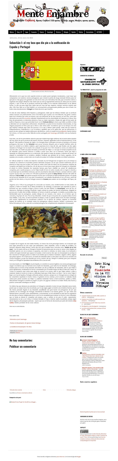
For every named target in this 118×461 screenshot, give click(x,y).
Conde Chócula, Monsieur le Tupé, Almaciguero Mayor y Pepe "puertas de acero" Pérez (93, 435)
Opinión (73, 32)
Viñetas (81, 32)
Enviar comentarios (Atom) (24, 393)
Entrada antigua (71, 390)
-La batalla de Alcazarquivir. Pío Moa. (20, 327)
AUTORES (99, 32)
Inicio (44, 390)
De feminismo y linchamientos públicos (96, 320)
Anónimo (20, 330)
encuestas (27, 118)
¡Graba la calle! (93, 242)
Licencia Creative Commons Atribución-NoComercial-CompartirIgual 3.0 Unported (92, 438)
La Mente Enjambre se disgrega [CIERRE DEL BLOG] (98, 182)
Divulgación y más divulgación (90, 306)
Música (12, 32)
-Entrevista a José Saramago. (18, 319)
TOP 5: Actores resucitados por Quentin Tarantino (97, 194)
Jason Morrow (60, 456)
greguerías (63, 131)
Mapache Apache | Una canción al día (92, 367)
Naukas (84, 353)
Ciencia (42, 32)
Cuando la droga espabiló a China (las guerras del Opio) (97, 218)
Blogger (79, 456)
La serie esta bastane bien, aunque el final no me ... (94, 309)
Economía (34, 32)
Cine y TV (19, 32)
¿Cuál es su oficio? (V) (95, 158)
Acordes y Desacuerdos (89, 318)
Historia (58, 32)
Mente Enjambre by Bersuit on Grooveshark (92, 412)
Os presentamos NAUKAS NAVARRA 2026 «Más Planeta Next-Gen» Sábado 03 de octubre (93, 356)
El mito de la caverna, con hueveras (96, 206)
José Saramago (52, 133)
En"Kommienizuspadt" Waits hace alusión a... (93, 303)
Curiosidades (89, 32)
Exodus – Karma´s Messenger (90, 369)
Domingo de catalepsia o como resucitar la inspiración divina (97, 170)
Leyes (26, 32)
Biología (66, 32)
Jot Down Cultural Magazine (89, 340)
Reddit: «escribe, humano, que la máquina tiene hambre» (91, 342)
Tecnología (50, 32)
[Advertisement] (94, 48)
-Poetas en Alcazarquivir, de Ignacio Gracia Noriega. (25, 323)
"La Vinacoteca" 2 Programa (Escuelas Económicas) (97, 230)
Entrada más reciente (16, 390)
